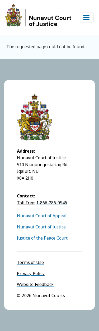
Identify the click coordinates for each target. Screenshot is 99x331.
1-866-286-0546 (51, 203)
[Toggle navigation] (86, 17)
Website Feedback (35, 284)
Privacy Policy (31, 273)
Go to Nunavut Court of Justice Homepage (38, 15)
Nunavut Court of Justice (41, 227)
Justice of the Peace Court (42, 238)
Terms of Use (30, 262)
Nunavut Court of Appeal (42, 216)
